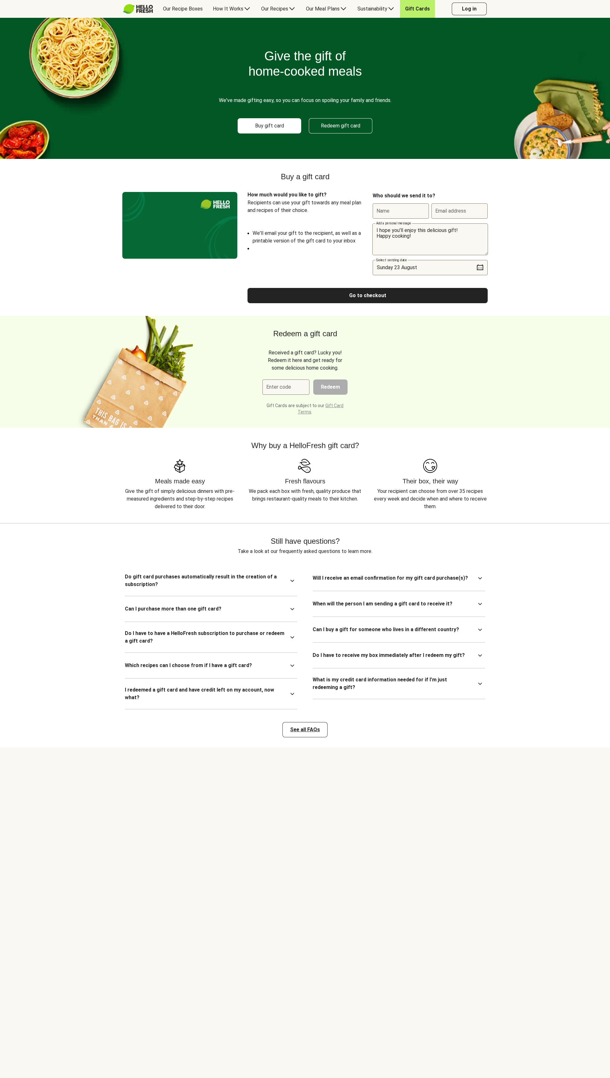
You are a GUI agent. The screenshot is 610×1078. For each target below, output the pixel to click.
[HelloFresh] (138, 9)
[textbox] (430, 239)
